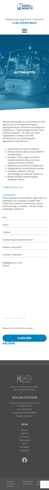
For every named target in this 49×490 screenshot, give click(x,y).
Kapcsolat (24, 450)
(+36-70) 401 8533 (24, 22)
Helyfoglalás (24, 440)
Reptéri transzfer (24, 416)
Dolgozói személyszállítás (24, 412)
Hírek (24, 443)
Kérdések (24, 447)
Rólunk (24, 430)
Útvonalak (24, 436)
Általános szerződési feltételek (10, 483)
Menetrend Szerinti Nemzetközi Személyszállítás (25, 404)
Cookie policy (39, 482)
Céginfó (24, 433)
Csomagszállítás (24, 409)
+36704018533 (9, 195)
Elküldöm (24, 338)
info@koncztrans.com (13, 187)
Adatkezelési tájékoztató (28, 482)
